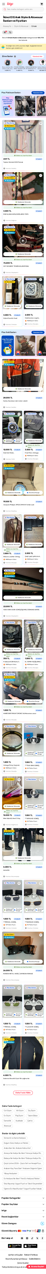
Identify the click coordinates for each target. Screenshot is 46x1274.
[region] (24, 65)
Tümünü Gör (37, 56)
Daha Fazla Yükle (23, 1093)
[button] (3, 4)
